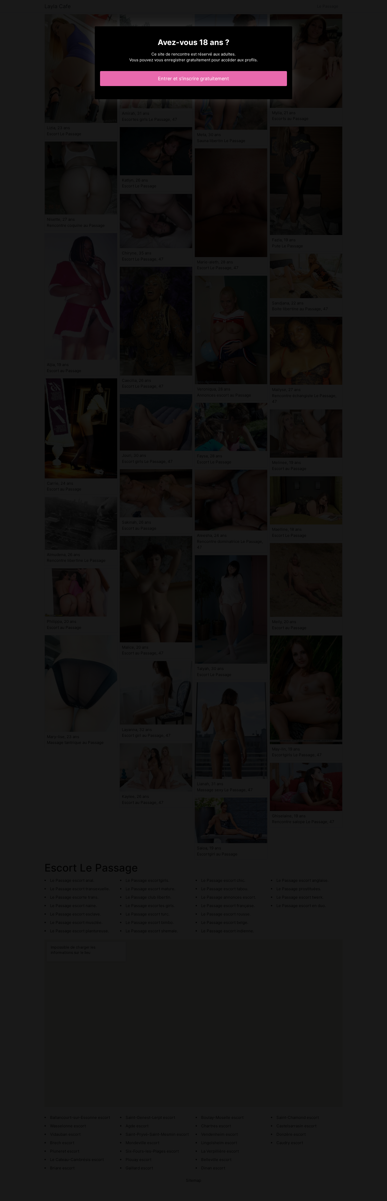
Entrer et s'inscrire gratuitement (193, 78)
